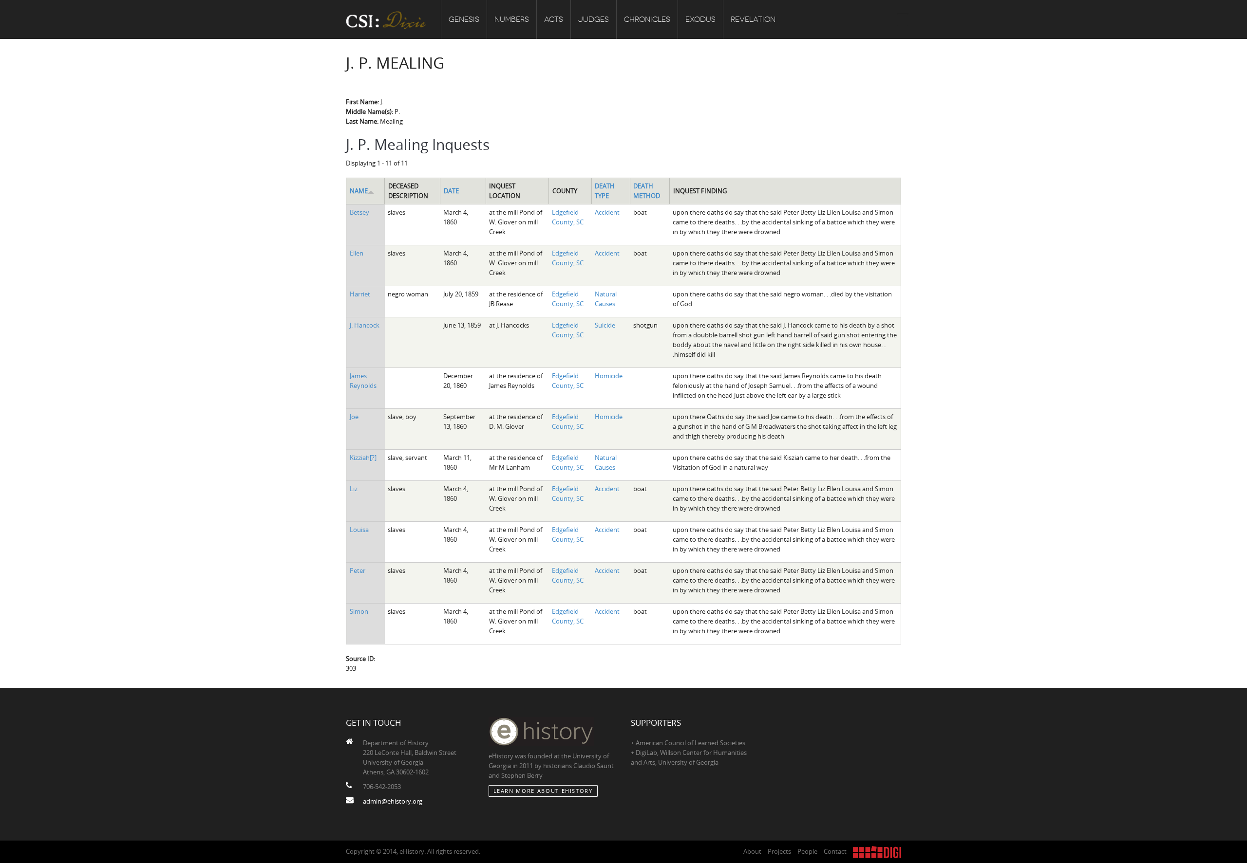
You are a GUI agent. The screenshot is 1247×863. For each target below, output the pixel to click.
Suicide (605, 325)
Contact (835, 851)
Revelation (753, 19)
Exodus (700, 19)
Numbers (511, 19)
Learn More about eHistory (543, 790)
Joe (354, 416)
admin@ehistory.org (392, 801)
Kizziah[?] (363, 457)
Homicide (609, 375)
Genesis (464, 19)
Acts (553, 19)
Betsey (359, 212)
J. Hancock (364, 325)
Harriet (360, 294)
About (752, 851)
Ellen (356, 253)
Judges (593, 19)
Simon (359, 611)
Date (451, 190)
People (807, 851)
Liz (354, 488)
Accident (607, 212)
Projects (779, 851)
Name (359, 190)
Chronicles (647, 19)
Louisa (359, 529)
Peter (357, 570)
